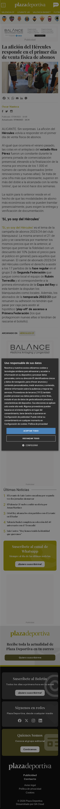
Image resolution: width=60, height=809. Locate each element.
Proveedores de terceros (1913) (28, 392)
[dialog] (29, 404)
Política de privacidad (38, 424)
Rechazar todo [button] (31, 438)
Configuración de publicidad (17, 417)
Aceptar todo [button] (31, 431)
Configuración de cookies (15, 424)
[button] (30, 445)
